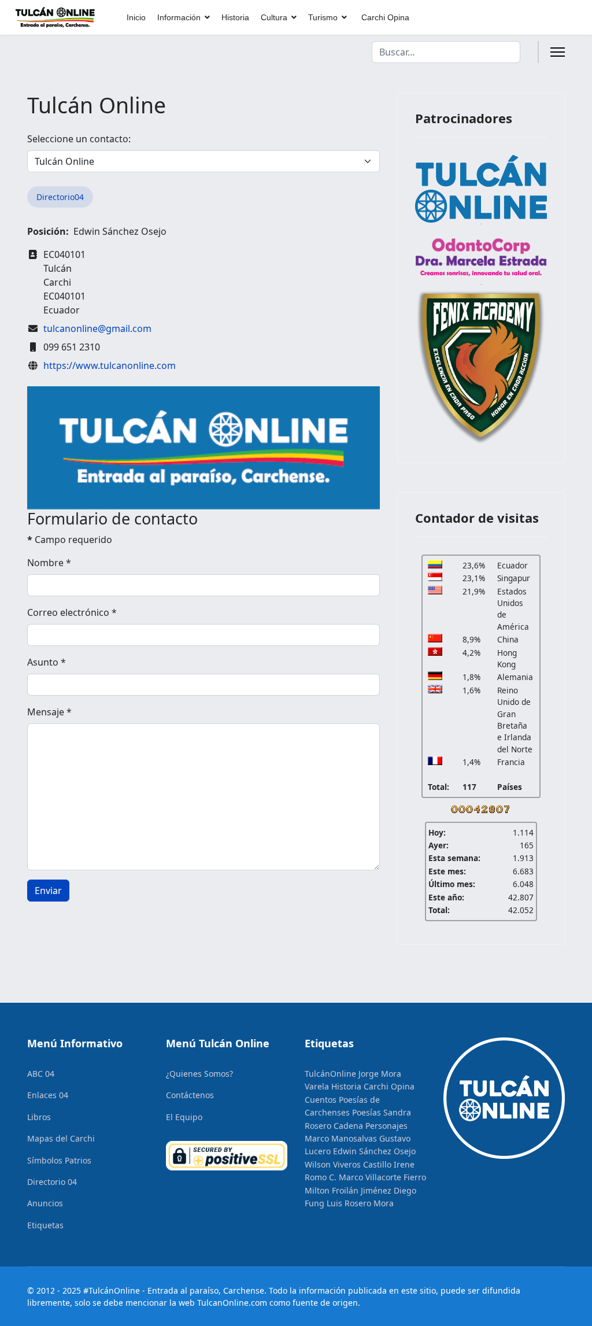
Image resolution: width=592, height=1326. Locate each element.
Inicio (136, 17)
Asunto (46, 662)
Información (179, 17)
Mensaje (49, 712)
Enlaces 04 (47, 1094)
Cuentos (320, 1099)
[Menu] (557, 52)
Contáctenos (190, 1094)
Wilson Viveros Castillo (348, 1164)
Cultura (274, 17)
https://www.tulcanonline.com (109, 365)
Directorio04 (60, 196)
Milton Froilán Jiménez (348, 1190)
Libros (39, 1116)
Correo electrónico (72, 612)
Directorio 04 (52, 1181)
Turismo (323, 17)
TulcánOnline (330, 1073)
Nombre (49, 562)
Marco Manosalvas (341, 1138)
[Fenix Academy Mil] (481, 365)
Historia (235, 17)
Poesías (366, 1112)
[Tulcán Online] (481, 188)
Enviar (48, 890)
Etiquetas (45, 1225)
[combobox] (446, 52)
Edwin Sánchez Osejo (374, 1151)
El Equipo (184, 1116)
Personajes (386, 1125)
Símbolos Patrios (59, 1160)
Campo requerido (69, 539)
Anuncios (45, 1203)
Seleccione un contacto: (79, 138)
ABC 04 (40, 1073)
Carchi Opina (385, 17)
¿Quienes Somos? (199, 1073)
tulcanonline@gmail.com (97, 328)
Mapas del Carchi (61, 1138)
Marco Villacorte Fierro (382, 1177)
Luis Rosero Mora (360, 1203)
